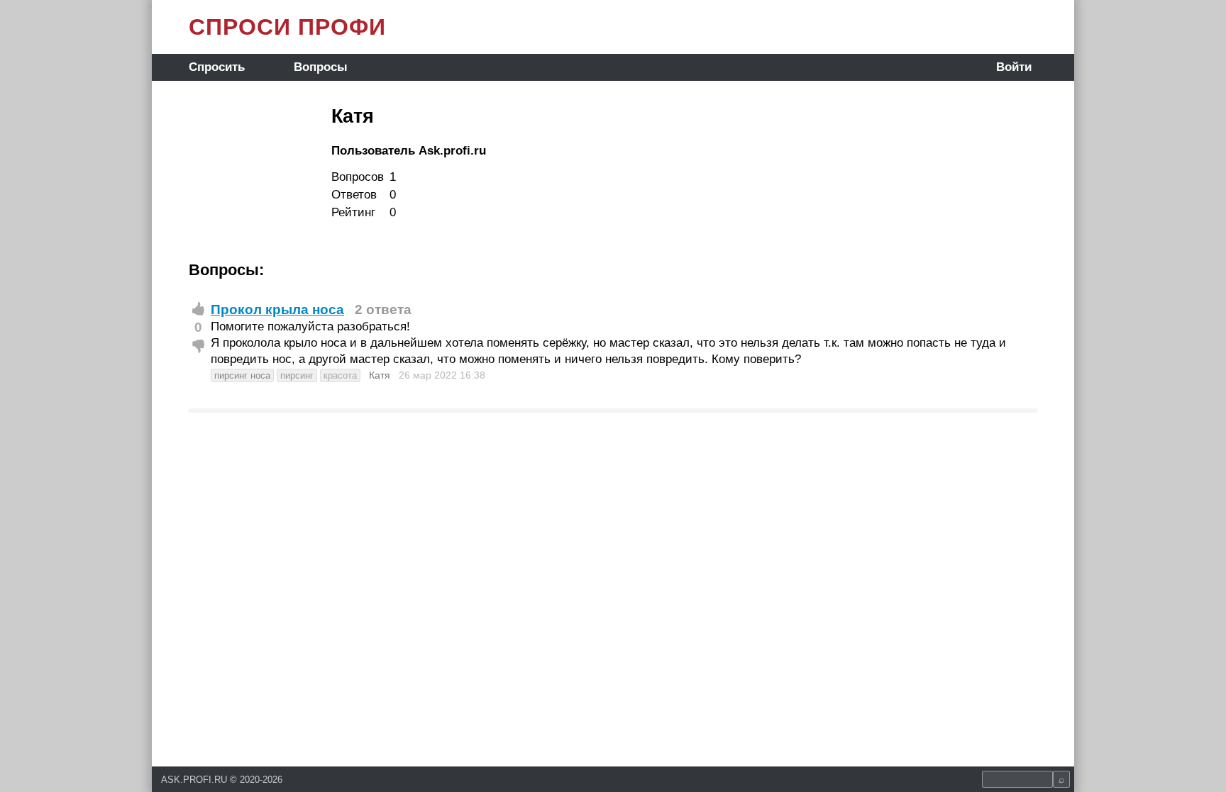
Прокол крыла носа (277, 309)
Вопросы (321, 67)
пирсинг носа (242, 375)
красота (340, 375)
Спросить (217, 67)
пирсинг (297, 375)
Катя (379, 375)
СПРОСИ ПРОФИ (287, 27)
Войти (1014, 67)
